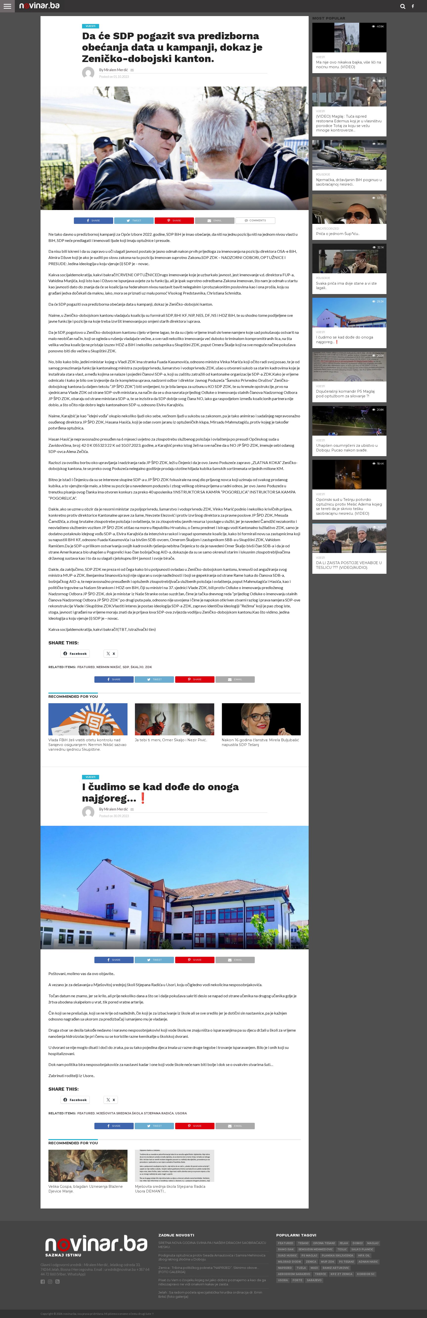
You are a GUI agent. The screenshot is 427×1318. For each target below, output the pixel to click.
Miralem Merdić (116, 70)
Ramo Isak (286, 1249)
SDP (126, 667)
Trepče (320, 1274)
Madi (314, 1268)
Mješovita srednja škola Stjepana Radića (135, 1113)
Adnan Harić (368, 1261)
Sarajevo (314, 1280)
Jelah (344, 1243)
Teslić (342, 1249)
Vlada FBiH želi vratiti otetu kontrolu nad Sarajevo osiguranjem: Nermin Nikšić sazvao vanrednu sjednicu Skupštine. (87, 744)
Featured (86, 667)
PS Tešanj (346, 1261)
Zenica (311, 1261)
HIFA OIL (364, 1255)
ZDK (148, 667)
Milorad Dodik (289, 1261)
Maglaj (372, 1243)
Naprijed (285, 1268)
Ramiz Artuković (336, 1268)
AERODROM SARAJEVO (294, 1274)
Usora (181, 1113)
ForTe (297, 1280)
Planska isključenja (337, 1255)
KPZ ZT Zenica (341, 1274)
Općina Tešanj (324, 1243)
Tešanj (303, 1243)
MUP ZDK (327, 1261)
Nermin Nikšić (108, 667)
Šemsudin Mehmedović (316, 1249)
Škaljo (137, 667)
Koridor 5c (366, 1274)
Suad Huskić (287, 1255)
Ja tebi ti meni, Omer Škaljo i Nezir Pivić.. (171, 740)
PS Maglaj (309, 1255)
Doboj (358, 1243)
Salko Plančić (362, 1249)
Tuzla (301, 1268)
